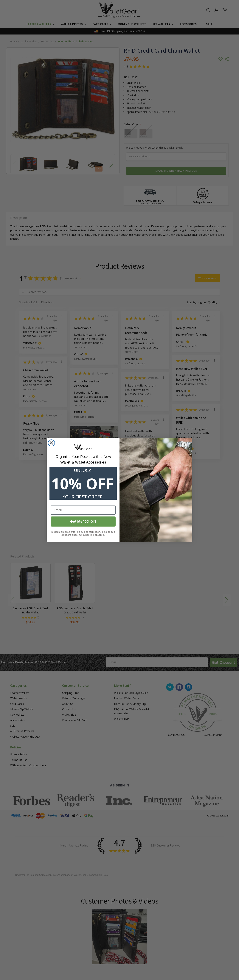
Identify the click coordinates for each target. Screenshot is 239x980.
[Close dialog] (51, 443)
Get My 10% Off (83, 521)
